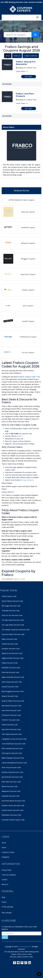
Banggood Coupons (28, 259)
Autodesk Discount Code (10, 796)
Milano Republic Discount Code (13, 758)
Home (4, 843)
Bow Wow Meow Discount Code (13, 801)
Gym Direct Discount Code (11, 729)
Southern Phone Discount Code (13, 805)
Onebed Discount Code (10, 687)
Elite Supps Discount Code (11, 606)
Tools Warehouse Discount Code (13, 744)
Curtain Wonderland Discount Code (14, 763)
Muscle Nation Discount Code (12, 601)
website (19, 436)
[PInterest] (22, 962)
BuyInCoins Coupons (28, 274)
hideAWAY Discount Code (11, 668)
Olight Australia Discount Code (12, 658)
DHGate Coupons (28, 290)
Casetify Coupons (28, 321)
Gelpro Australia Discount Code (13, 677)
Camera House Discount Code (12, 810)
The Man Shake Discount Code (13, 620)
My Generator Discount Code (12, 777)
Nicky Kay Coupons (28, 212)
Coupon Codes (30, 56)
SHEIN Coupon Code (9, 596)
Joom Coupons (28, 306)
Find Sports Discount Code (11, 715)
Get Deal (28, 77)
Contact (4, 879)
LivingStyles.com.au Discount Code (14, 739)
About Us (5, 884)
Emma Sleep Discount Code (12, 682)
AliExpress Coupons (28, 243)
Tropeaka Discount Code (11, 611)
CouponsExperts (28, 480)
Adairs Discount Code (9, 639)
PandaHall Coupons (28, 227)
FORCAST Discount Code (11, 720)
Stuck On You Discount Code (12, 615)
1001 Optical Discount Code (12, 734)
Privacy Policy (6, 870)
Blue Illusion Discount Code (11, 706)
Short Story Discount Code (11, 767)
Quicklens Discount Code (11, 649)
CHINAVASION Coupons (28, 337)
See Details (7, 84)
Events (4, 902)
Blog (3, 897)
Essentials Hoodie (8, 820)
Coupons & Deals (8, 852)
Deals (17, 56)
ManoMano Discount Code (11, 815)
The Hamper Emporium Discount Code (15, 630)
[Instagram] (25, 962)
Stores (4, 847)
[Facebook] (14, 962)
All (8, 56)
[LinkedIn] (29, 962)
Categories (5, 857)
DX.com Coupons (28, 352)
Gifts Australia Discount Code (12, 748)
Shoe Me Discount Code (10, 672)
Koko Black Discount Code (11, 782)
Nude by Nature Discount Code (13, 701)
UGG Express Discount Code (12, 753)
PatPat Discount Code (10, 725)
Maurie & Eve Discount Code (12, 653)
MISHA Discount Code (10, 786)
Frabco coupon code (27, 377)
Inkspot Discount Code (10, 696)
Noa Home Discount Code (11, 710)
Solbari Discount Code (10, 663)
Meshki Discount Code (10, 644)
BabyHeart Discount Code (11, 791)
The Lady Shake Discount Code (13, 625)
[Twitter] (18, 962)
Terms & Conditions (9, 875)
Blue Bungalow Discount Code (12, 691)
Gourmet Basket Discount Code (13, 634)
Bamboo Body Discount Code (12, 772)
